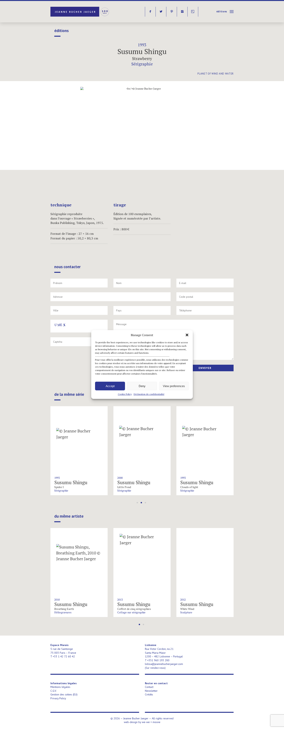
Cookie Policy (125, 394)
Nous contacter (67, 266)
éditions (221, 11)
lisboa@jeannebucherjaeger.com (164, 664)
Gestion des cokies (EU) (63, 694)
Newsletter (151, 691)
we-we (146, 722)
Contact (149, 687)
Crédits (149, 694)
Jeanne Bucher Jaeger (80, 12)
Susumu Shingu (142, 51)
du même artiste (68, 516)
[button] (187, 335)
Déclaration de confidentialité (149, 394)
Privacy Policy (58, 698)
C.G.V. (53, 691)
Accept (110, 385)
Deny (142, 385)
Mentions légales (60, 687)
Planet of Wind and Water (215, 73)
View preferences (174, 385)
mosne (156, 722)
